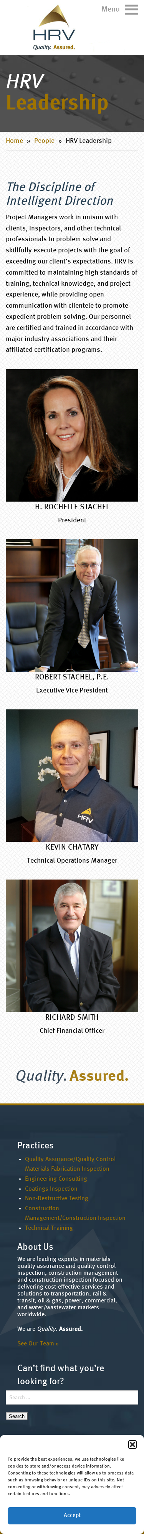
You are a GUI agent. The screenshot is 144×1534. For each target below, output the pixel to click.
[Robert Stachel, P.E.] (72, 605)
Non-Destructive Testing (56, 1199)
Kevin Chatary (72, 847)
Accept (72, 1516)
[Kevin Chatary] (72, 775)
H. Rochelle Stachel (72, 507)
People (44, 140)
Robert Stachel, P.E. (72, 677)
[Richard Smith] (72, 946)
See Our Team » (38, 1344)
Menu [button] (111, 9)
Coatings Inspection (51, 1189)
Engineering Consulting (56, 1179)
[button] (132, 1444)
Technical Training (49, 1228)
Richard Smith (72, 1018)
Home (14, 140)
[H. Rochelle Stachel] (72, 435)
